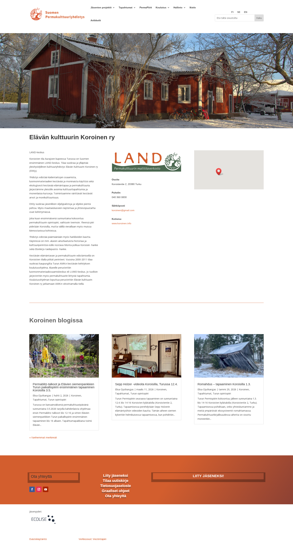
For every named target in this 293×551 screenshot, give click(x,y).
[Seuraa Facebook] (32, 489)
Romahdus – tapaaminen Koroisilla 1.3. (224, 384)
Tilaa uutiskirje (115, 481)
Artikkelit (96, 20)
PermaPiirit (146, 7)
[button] (220, 171)
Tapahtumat (125, 7)
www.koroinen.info (121, 223)
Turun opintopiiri (57, 399)
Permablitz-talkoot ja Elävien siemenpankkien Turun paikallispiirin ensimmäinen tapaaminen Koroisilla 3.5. (63, 387)
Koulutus (161, 7)
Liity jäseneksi (115, 476)
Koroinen (76, 395)
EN (245, 12)
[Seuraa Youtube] (45, 489)
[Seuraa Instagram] (39, 489)
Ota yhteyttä (115, 496)
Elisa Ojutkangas (42, 395)
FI (232, 12)
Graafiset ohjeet (115, 491)
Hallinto (177, 7)
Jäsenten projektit (101, 7)
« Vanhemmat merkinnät (43, 437)
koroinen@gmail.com (123, 210)
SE (238, 12)
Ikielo (193, 7)
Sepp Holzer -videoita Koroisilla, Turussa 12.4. (146, 384)
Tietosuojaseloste (115, 486)
